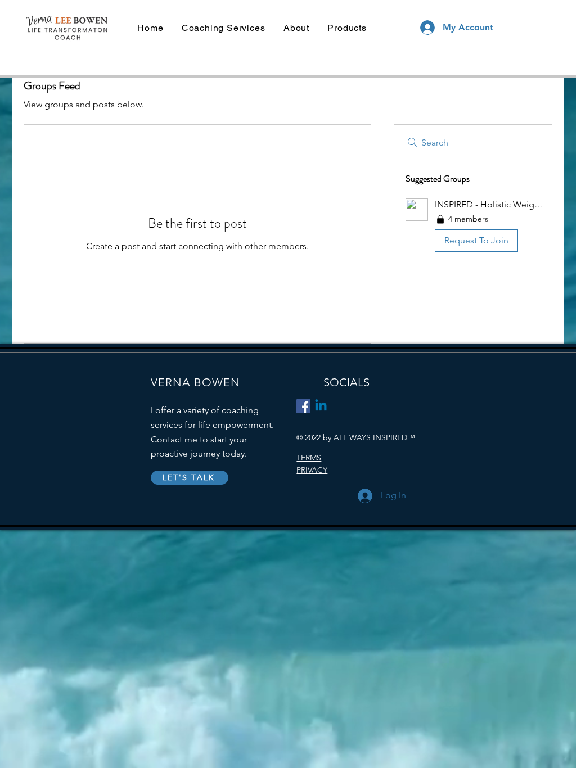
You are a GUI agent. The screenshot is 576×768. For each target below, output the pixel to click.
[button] (473, 227)
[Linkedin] (321, 406)
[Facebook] (303, 406)
